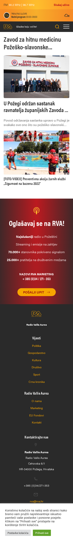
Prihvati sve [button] (41, 533)
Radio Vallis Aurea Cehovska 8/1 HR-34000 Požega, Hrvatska (36, 460)
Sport (36, 374)
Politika (36, 346)
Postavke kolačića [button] (18, 533)
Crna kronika (37, 382)
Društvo (37, 367)
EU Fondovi (36, 415)
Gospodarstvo (36, 353)
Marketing (36, 408)
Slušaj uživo (61, 5)
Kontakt (36, 422)
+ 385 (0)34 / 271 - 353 (37, 278)
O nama (37, 401)
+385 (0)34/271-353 (36, 485)
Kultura (36, 360)
